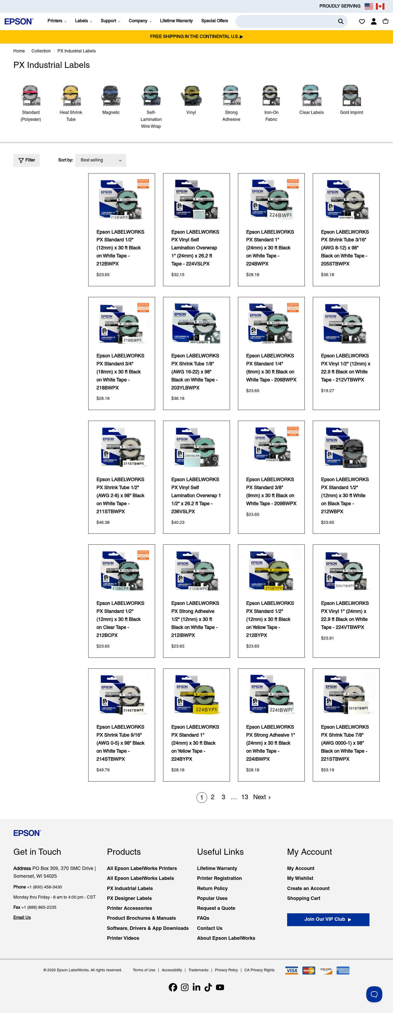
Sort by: (65, 160)
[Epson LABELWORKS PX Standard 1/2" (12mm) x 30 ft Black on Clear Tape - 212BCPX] (122, 571)
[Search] (341, 21)
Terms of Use (144, 970)
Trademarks (198, 970)
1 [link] (201, 798)
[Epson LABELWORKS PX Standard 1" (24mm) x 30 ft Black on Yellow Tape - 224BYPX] (196, 695)
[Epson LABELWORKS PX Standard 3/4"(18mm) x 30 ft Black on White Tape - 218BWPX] (122, 323)
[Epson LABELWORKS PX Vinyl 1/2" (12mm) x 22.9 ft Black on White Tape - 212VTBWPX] (346, 323)
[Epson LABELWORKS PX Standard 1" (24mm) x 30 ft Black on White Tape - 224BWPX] (271, 199)
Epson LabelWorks (73, 970)
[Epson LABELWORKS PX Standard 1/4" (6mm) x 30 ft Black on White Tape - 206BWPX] (271, 323)
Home (19, 51)
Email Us (22, 918)
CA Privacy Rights (259, 970)
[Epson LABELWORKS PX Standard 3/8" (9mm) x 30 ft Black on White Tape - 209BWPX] (271, 447)
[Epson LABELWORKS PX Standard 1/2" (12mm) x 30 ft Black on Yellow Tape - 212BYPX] (271, 571)
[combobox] (292, 21)
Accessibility (172, 970)
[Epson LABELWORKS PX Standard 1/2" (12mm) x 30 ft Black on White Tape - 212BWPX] (122, 199)
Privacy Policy (226, 970)
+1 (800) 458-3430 (44, 887)
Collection (41, 51)
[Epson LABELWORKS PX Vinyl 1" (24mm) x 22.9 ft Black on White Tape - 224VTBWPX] (346, 571)
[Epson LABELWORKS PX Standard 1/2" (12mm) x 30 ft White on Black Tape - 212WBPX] (346, 447)
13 (244, 798)
